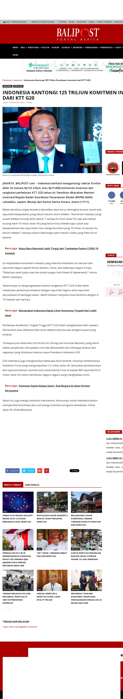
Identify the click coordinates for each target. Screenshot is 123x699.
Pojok (92, 22)
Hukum (55, 47)
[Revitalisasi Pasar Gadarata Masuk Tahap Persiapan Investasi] (52, 502)
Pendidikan (91, 47)
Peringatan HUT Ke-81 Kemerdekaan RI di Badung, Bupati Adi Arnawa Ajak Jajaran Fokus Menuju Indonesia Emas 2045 (17, 559)
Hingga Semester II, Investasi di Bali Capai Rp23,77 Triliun (48, 596)
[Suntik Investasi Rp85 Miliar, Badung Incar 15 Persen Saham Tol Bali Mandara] (86, 539)
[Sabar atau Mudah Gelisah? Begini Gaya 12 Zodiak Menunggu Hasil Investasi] (18, 502)
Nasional (18, 80)
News (15, 47)
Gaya (118, 47)
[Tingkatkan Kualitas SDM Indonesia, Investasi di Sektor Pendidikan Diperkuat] (18, 580)
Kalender (81, 22)
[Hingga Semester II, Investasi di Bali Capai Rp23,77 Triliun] (52, 580)
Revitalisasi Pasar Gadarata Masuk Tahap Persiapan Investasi (52, 518)
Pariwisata (106, 47)
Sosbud (66, 47)
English (119, 22)
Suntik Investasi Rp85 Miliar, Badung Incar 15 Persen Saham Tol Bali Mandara (86, 556)
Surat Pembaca (104, 22)
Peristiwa (33, 47)
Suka (111, 193)
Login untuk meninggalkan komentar (20, 627)
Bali (23, 47)
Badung (6, 549)
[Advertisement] (52, 435)
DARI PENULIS (32, 484)
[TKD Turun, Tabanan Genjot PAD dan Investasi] (52, 539)
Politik (45, 47)
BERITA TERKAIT (12, 484)
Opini (15, 55)
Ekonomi (77, 47)
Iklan (71, 22)
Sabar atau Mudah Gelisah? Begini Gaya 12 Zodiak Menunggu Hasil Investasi (18, 518)
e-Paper (62, 22)
